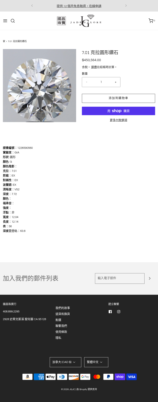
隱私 (58, 337)
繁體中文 (93, 362)
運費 (94, 67)
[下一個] (126, 6)
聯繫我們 (61, 326)
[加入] (150, 278)
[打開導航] (5, 21)
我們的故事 (62, 308)
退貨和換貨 (62, 314)
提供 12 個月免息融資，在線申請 (79, 6)
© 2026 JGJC (68, 389)
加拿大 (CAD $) (62, 362)
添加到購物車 (118, 98)
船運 (58, 320)
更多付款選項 (118, 120)
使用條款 (61, 331)
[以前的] (32, 6)
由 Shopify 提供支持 (86, 389)
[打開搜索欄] (14, 21)
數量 (85, 73)
